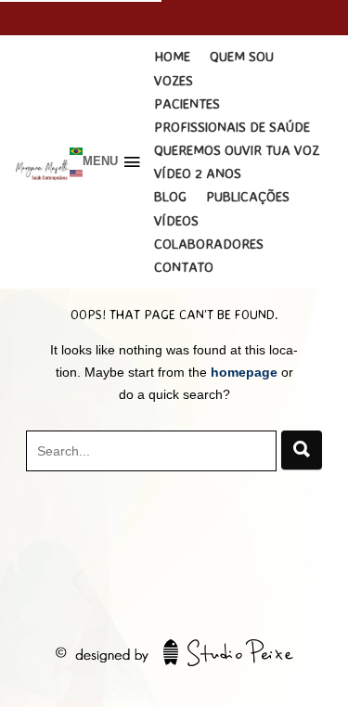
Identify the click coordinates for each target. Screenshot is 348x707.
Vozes (173, 80)
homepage (244, 372)
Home (172, 56)
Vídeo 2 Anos (197, 173)
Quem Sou (242, 56)
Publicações (248, 196)
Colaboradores (209, 243)
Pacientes (187, 103)
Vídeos (176, 220)
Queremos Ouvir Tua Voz (236, 150)
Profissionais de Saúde (232, 126)
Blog (170, 196)
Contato (183, 267)
